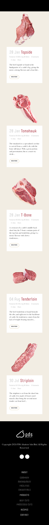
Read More (14, 77)
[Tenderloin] (24, 276)
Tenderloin (29, 299)
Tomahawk (29, 131)
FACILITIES (24, 486)
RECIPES (24, 510)
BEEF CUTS (24, 501)
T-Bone (26, 215)
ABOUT (25, 472)
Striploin (27, 381)
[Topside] (24, 29)
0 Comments (35, 57)
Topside (26, 52)
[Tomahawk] (24, 108)
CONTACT (24, 515)
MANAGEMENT (24, 482)
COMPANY (24, 478)
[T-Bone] (24, 192)
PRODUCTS (24, 495)
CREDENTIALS (24, 490)
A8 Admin (26, 57)
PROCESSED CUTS (24, 505)
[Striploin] (24, 357)
